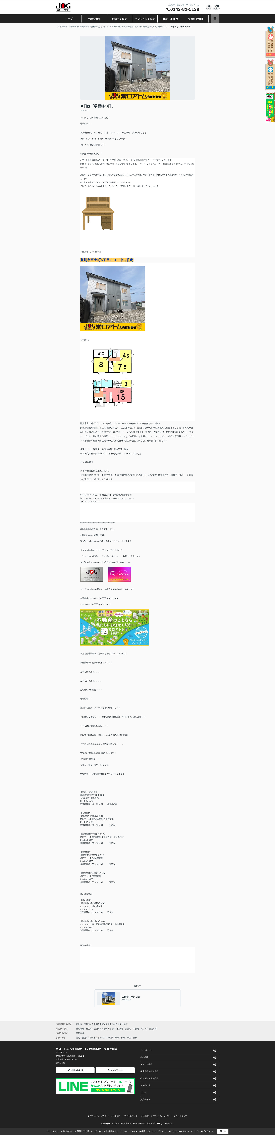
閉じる (223, 1131)
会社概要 (144, 1057)
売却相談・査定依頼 (149, 1078)
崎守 (117, 1037)
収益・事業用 (170, 18)
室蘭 (90, 1037)
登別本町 (153, 1029)
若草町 (112, 1029)
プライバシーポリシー (99, 1116)
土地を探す (94, 18)
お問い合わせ (76, 1070)
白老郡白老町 (98, 1024)
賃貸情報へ (145, 1099)
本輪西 (110, 1037)
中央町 (136, 1029)
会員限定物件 (195, 18)
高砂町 (105, 1029)
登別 (103, 1037)
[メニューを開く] (215, 18)
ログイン (209, 9)
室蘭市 (87, 1024)
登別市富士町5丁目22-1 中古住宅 (106, 260)
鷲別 (78, 1037)
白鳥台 (120, 1029)
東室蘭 (97, 1037)
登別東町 (80, 1029)
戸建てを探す (119, 18)
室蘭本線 (80, 1033)
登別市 (79, 1024)
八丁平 (144, 1029)
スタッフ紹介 (146, 1064)
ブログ (143, 1092)
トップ (69, 18)
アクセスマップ (130, 1116)
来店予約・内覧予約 (149, 1071)
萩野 (123, 1037)
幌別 (84, 1037)
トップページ (146, 1050)
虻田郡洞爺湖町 (120, 1024)
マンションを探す (145, 18)
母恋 (129, 1037)
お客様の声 (145, 1085)
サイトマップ (181, 1116)
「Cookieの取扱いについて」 (185, 1131)
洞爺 (135, 1037)
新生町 (89, 1029)
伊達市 (109, 1024)
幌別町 (97, 1029)
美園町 (128, 1029)
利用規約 (116, 1116)
